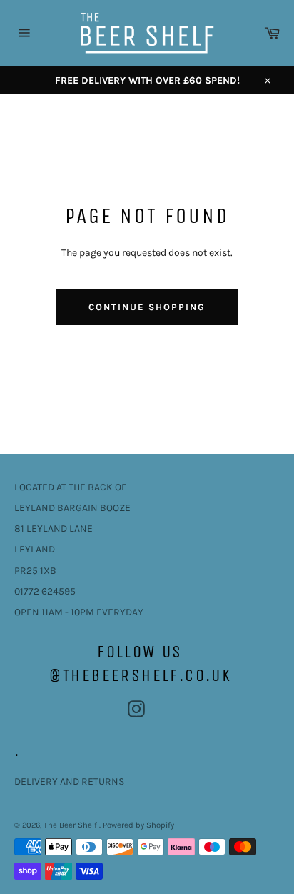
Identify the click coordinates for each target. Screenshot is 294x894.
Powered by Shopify (138, 825)
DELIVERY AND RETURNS (69, 781)
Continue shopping (146, 307)
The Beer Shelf (71, 825)
